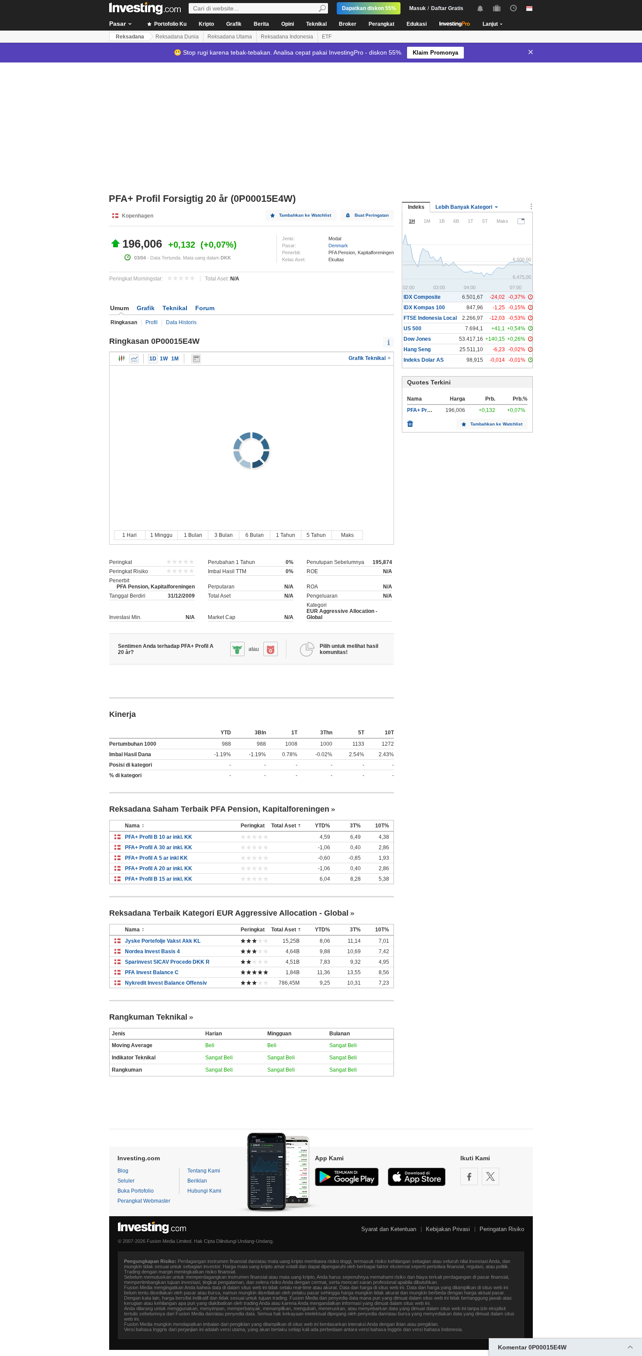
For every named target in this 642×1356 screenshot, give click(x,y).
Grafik (234, 24)
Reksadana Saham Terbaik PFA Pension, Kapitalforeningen (219, 809)
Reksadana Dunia (177, 37)
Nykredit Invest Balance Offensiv (166, 983)
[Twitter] (490, 1176)
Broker (347, 24)
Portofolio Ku (169, 24)
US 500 (412, 328)
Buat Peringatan (372, 215)
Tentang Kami (203, 1171)
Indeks (416, 207)
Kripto (206, 24)
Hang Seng (417, 349)
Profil (151, 322)
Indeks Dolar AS (424, 360)
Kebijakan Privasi (448, 1229)
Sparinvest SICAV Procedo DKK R (167, 962)
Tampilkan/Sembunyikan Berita (196, 358)
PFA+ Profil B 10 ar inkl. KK (158, 837)
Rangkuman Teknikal (148, 1017)
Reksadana (130, 37)
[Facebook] (469, 1176)
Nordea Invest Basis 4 (152, 951)
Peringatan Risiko (502, 1229)
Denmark (338, 245)
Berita (261, 24)
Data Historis (181, 322)
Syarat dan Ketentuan (388, 1229)
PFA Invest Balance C (152, 972)
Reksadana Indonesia (287, 37)
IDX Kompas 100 (424, 307)
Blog (122, 1171)
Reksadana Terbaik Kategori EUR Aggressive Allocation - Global (229, 913)
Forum (204, 307)
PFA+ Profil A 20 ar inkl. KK (158, 868)
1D (152, 359)
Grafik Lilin (122, 358)
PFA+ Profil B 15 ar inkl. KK (158, 879)
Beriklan (197, 1181)
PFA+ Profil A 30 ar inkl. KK (158, 847)
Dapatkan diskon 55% (369, 8)
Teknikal (316, 24)
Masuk (417, 8)
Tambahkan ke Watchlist (305, 215)
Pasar (117, 23)
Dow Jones (417, 339)
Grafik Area (134, 358)
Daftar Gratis (447, 8)
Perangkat (381, 24)
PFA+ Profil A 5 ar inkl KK (156, 858)
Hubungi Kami (204, 1191)
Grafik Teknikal (368, 358)
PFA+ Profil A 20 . (428, 410)
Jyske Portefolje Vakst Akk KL (162, 941)
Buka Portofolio (135, 1191)
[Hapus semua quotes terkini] (410, 422)
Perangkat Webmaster (143, 1201)
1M (175, 359)
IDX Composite (422, 297)
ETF (326, 37)
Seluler (126, 1181)
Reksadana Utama (229, 37)
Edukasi (417, 24)
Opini (287, 24)
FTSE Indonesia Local (430, 318)
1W (164, 359)
